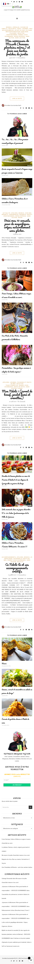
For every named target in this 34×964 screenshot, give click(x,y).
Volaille (20, 561)
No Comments (21, 401)
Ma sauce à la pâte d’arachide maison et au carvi (16, 855)
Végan (20, 217)
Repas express (19, 36)
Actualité (6, 213)
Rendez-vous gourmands (16, 560)
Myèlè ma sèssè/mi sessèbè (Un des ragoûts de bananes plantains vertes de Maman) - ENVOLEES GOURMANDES (16, 934)
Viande (20, 388)
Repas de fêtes (19, 386)
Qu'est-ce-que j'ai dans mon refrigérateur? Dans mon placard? (19, 32)
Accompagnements (9, 557)
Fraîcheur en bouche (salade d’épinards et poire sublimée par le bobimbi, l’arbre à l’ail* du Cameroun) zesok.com (16, 942)
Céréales (16, 27)
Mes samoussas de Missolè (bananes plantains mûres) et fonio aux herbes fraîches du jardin (17, 47)
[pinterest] (19, 961)
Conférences (13, 214)
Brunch (9, 27)
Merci (4, 663)
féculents (12, 28)
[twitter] (14, 961)
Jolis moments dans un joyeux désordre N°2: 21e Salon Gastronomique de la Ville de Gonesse (16, 513)
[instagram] (16, 961)
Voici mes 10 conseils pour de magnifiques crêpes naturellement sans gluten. (17, 225)
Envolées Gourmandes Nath (13, 105)
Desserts (22, 214)
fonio (19, 28)
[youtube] (22, 961)
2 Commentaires (20, 57)
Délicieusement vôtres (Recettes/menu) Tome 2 (15, 910)
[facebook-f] (11, 961)
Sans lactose (20, 37)
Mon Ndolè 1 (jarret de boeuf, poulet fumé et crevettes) (17, 394)
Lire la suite (17, 98)
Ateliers (14, 213)
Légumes (25, 28)
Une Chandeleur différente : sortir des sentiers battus (17, 867)
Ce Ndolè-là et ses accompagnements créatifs (17, 568)
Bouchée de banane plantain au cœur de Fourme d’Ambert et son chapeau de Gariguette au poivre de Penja (16, 480)
